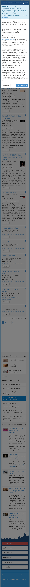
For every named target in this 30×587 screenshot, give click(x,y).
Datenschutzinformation (8, 39)
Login (13, 85)
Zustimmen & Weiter (22, 85)
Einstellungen (6, 85)
